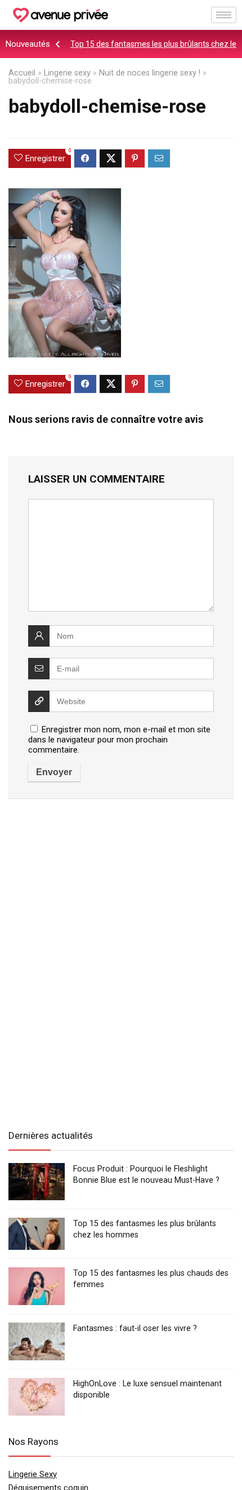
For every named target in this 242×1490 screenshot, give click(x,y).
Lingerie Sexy (32, 1474)
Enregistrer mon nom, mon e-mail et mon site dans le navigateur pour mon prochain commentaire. (119, 739)
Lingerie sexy (67, 73)
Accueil (21, 73)
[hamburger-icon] (223, 15)
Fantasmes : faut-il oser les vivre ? (135, 1328)
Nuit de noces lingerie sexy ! (149, 73)
